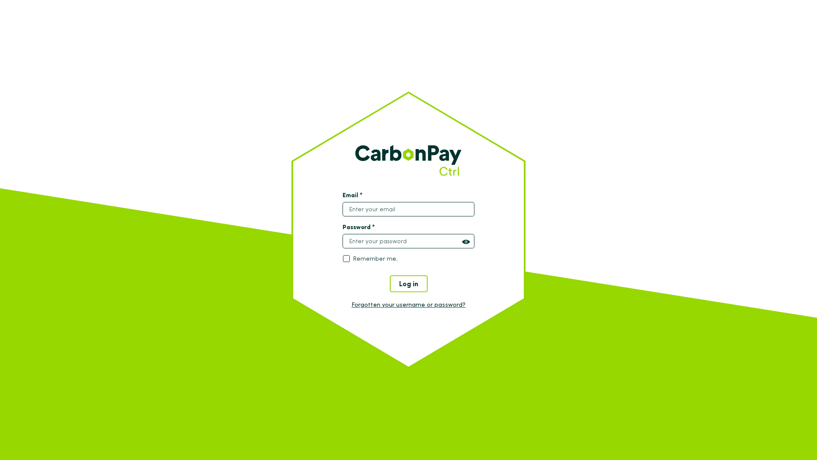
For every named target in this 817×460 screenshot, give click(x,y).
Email (353, 195)
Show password (466, 242)
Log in (408, 283)
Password (359, 227)
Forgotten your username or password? (408, 304)
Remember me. (375, 259)
